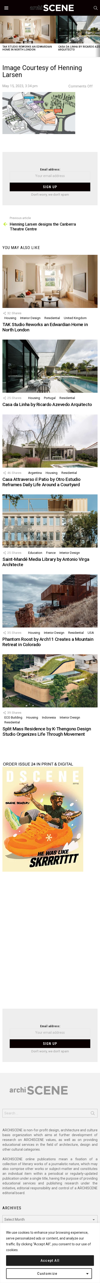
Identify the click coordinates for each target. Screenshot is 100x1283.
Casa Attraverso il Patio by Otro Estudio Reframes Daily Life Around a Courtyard (41, 482)
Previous (2, 36)
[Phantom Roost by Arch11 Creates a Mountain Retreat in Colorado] (50, 600)
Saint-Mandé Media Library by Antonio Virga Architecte (45, 561)
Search (93, 1114)
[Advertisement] (50, 943)
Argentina (35, 473)
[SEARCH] (96, 8)
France (51, 553)
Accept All (50, 1260)
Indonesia (49, 717)
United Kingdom (75, 318)
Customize (47, 1274)
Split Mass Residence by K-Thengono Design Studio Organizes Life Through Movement (46, 731)
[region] (50, 1253)
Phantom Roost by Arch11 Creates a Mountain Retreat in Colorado (47, 641)
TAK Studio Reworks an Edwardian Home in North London (27, 48)
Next (97, 36)
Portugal (50, 398)
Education (35, 553)
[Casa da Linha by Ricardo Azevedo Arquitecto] (50, 366)
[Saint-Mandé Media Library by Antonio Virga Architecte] (50, 521)
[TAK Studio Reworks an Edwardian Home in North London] (28, 29)
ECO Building (13, 717)
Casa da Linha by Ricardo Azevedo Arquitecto (47, 404)
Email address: (50, 169)
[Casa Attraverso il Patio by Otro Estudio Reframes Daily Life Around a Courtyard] (50, 441)
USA (91, 632)
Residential (52, 318)
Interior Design (30, 318)
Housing (10, 318)
